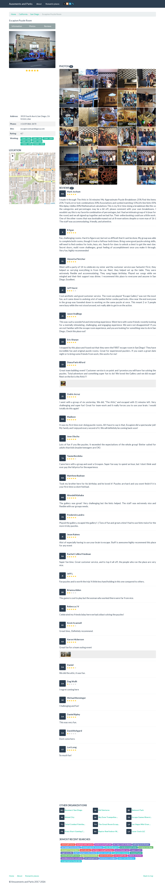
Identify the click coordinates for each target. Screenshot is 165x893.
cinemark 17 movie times (69, 850)
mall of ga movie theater (141, 844)
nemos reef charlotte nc (126, 858)
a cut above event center (128, 847)
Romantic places (52, 4)
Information (17, 26)
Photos (32, 26)
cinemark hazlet (136, 853)
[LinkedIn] (70, 4)
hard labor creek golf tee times (102, 850)
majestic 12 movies (135, 855)
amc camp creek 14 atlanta (122, 844)
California (23, 14)
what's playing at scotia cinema (84, 853)
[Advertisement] (32, 93)
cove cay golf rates (120, 855)
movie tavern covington (108, 858)
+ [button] (12, 156)
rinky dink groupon (111, 847)
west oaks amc (85, 850)
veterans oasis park (104, 853)
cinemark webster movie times (92, 847)
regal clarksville (66, 853)
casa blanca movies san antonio (72, 858)
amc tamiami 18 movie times (70, 847)
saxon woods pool (106, 855)
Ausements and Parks (20, 3)
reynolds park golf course (70, 855)
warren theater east (122, 850)
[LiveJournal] (73, 4)
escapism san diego (145, 847)
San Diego (34, 14)
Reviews (47, 26)
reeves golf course (67, 844)
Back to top (148, 876)
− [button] (12, 159)
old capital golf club (91, 858)
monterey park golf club (103, 844)
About (39, 4)
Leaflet (53, 203)
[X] (64, 4)
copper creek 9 (136, 850)
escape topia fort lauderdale (71, 861)
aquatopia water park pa (84, 844)
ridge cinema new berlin (89, 855)
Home (13, 14)
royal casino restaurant (121, 853)
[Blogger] (67, 4)
